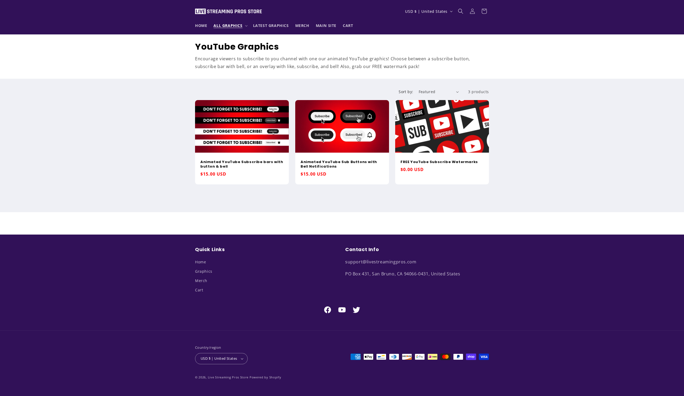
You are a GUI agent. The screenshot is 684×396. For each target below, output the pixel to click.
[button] (230, 25)
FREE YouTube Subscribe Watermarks (439, 162)
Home (200, 261)
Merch (201, 280)
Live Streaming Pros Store (228, 377)
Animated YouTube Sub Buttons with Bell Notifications (339, 164)
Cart (199, 289)
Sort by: (406, 91)
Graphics (203, 271)
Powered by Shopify (265, 377)
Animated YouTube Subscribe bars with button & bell (241, 164)
